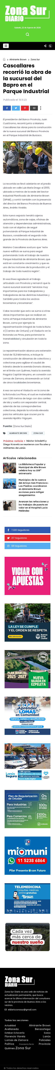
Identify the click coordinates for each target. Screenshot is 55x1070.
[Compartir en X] (16, 108)
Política (9, 1043)
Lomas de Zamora (16, 1040)
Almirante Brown (17, 59)
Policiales (44, 1040)
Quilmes (10, 1048)
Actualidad (10, 1025)
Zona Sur (35, 59)
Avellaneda (12, 1029)
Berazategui (42, 1029)
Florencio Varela (15, 1036)
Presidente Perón (26, 1044)
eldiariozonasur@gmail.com (21, 1009)
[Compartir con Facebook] (7, 108)
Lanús (46, 1036)
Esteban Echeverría (14, 1033)
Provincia (44, 1043)
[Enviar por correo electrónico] (34, 108)
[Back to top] (50, 1065)
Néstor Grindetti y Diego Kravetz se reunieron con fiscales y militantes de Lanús (26, 444)
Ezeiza (47, 1033)
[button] (6, 46)
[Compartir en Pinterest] (25, 108)
